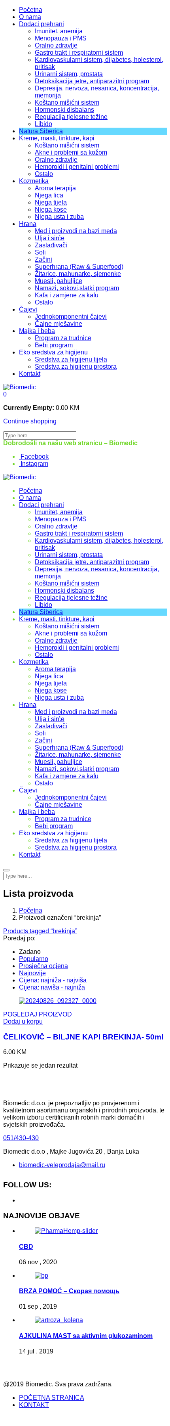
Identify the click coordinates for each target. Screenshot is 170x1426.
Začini (43, 259)
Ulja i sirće (49, 238)
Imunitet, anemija (59, 31)
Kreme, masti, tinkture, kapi (56, 138)
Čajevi (28, 309)
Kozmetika (34, 181)
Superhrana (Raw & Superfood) (79, 266)
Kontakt (29, 373)
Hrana (27, 223)
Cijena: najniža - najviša (53, 980)
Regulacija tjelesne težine (71, 116)
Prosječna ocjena (43, 966)
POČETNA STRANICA (51, 1397)
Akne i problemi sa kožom (71, 152)
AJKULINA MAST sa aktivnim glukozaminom (86, 1335)
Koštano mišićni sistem (67, 102)
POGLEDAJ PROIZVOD (37, 1014)
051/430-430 (21, 1138)
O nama (30, 16)
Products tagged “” (40, 931)
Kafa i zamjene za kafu (66, 295)
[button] (5, 394)
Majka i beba (37, 330)
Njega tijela (51, 202)
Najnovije (32, 973)
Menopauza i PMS (61, 38)
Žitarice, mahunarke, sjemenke (78, 273)
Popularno (33, 958)
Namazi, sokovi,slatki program (77, 288)
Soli (40, 252)
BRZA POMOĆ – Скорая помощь (69, 1291)
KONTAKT (34, 1404)
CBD (26, 1246)
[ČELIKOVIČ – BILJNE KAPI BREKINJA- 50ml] (57, 1000)
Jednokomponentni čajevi (71, 316)
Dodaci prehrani (41, 24)
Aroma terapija (55, 188)
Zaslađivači (51, 245)
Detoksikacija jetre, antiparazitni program (92, 81)
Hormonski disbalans (64, 109)
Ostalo (44, 173)
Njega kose (51, 209)
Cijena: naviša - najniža (52, 987)
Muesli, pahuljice (58, 281)
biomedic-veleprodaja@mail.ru (62, 1165)
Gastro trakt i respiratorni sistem (79, 52)
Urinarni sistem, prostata (69, 74)
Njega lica (49, 195)
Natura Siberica (41, 131)
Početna (30, 9)
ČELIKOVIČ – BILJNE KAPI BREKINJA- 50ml (83, 1037)
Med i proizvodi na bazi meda (76, 231)
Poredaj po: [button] (19, 938)
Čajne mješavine (58, 323)
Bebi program (54, 345)
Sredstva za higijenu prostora (76, 366)
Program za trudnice (63, 338)
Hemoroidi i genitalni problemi (77, 166)
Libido (43, 124)
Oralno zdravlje (56, 45)
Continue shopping (30, 421)
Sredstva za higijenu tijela (71, 359)
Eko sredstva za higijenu (53, 352)
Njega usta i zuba (59, 216)
